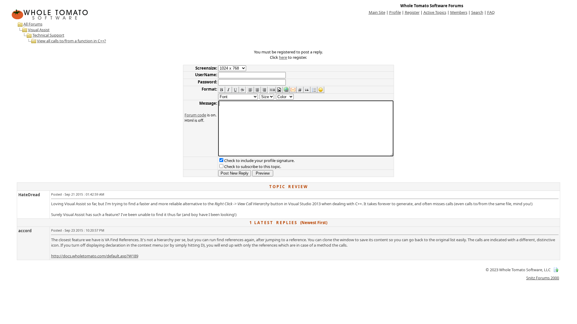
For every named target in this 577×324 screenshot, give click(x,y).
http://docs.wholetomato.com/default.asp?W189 (94, 256)
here (283, 57)
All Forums (32, 24)
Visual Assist (39, 29)
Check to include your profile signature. (259, 160)
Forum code (195, 115)
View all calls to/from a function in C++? (71, 41)
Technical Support (48, 35)
